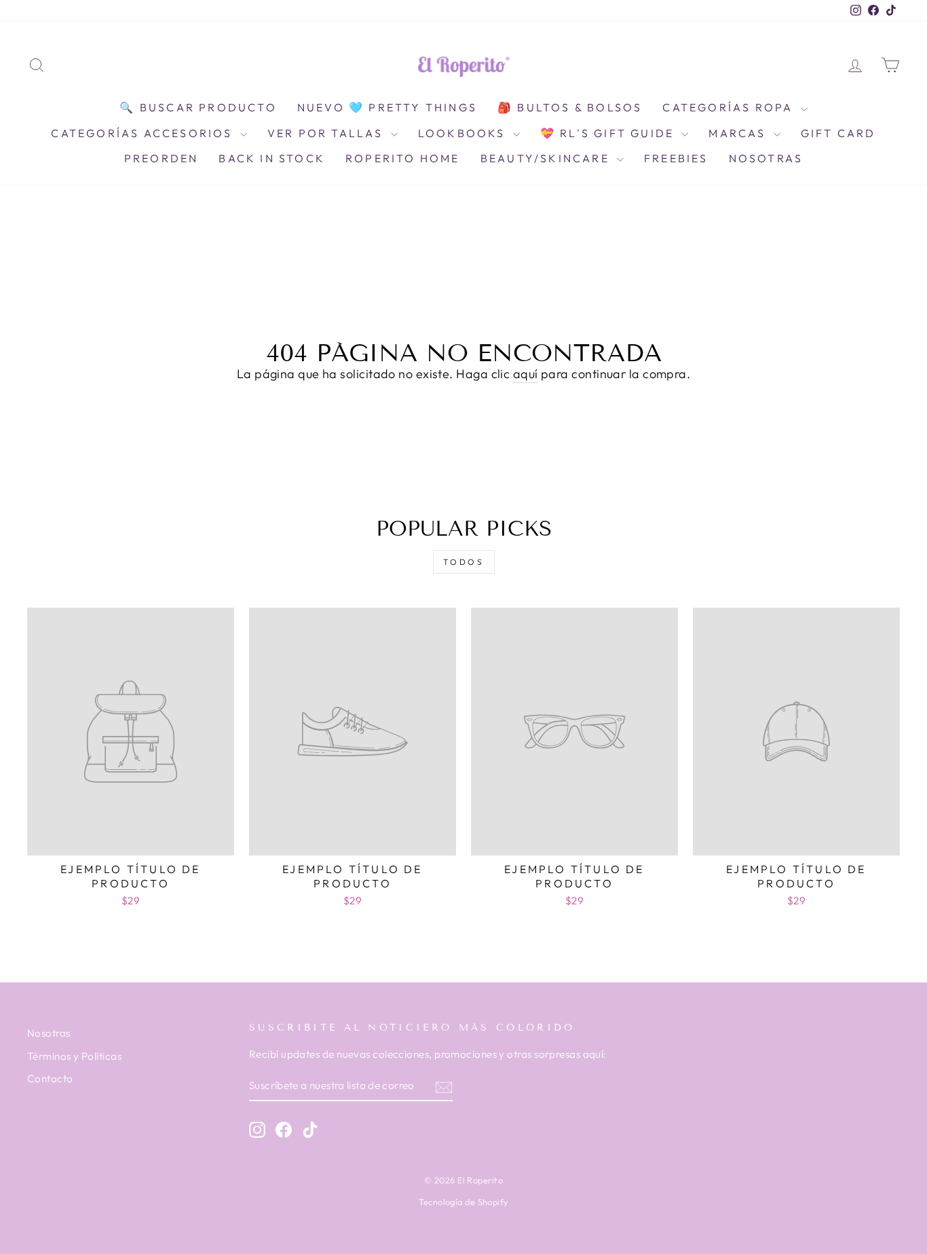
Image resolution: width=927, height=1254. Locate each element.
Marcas (739, 133)
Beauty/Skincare (546, 158)
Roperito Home (402, 158)
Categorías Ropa (729, 107)
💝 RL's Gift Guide (609, 133)
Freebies (676, 158)
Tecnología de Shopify (463, 1201)
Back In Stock (272, 158)
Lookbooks (464, 133)
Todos (464, 562)
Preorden (161, 158)
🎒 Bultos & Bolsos (569, 107)
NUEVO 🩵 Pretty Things (387, 107)
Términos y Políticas (74, 1056)
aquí (525, 374)
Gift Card (838, 133)
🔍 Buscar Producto (197, 107)
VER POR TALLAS (327, 133)
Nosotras (766, 158)
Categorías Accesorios (143, 133)
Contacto (50, 1078)
